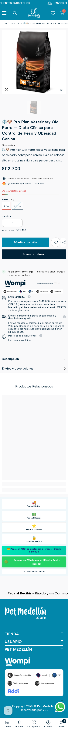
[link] (55, 242)
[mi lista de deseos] (53, 13)
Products (15, 23)
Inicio (4, 23)
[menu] (4, 13)
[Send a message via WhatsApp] (60, 707)
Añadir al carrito (25, 242)
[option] (34, 62)
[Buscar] (15, 13)
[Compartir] (63, 242)
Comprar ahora (34, 254)
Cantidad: (7, 216)
